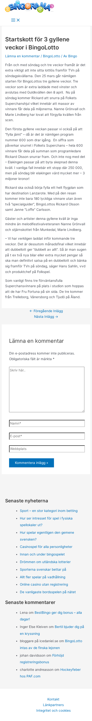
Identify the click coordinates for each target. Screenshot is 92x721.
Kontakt (53, 699)
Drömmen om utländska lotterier (45, 562)
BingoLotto (51, 56)
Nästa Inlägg (46, 317)
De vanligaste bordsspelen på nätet (48, 592)
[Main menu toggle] (15, 20)
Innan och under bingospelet (42, 554)
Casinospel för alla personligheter (46, 547)
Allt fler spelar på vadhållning (42, 577)
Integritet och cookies (53, 710)
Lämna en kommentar (22, 56)
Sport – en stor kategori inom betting (49, 511)
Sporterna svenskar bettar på (43, 569)
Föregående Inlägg (46, 311)
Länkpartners (53, 705)
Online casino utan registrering (44, 584)
